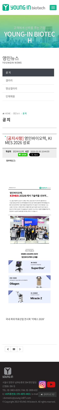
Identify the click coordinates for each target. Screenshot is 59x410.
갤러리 (9, 80)
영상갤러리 (11, 88)
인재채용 (10, 96)
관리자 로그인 (48, 394)
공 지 (8, 72)
